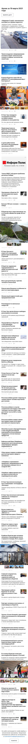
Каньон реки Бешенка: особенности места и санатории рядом (13, 289)
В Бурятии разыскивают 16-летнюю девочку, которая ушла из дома (9, 387)
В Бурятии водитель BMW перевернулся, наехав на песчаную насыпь (10, 719)
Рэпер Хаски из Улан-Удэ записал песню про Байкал (10, 374)
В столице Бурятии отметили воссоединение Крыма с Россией (12, 654)
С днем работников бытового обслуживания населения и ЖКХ (9, 144)
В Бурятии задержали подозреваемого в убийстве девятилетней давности (9, 268)
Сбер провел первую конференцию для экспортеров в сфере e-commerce (13, 454)
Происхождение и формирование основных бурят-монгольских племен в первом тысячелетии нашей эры (12, 56)
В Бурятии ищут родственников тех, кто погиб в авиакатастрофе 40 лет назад (13, 213)
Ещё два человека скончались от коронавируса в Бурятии (12, 604)
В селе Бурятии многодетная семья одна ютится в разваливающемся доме (13, 349)
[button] (7, 108)
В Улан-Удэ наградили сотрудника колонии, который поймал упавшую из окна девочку (10, 117)
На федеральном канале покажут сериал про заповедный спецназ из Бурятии (13, 629)
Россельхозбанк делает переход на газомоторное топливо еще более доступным (13, 399)
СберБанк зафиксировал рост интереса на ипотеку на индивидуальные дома (11, 474)
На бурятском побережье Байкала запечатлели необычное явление (10, 337)
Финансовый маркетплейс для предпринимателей (11, 296)
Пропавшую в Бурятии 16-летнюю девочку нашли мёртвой (10, 194)
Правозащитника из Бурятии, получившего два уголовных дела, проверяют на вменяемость (10, 130)
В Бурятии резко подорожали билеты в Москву (11, 361)
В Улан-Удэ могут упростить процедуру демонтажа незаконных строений (9, 254)
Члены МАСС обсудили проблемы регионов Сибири (13, 174)
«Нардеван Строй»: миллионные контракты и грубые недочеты (12, 21)
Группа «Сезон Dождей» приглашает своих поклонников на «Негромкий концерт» (13, 616)
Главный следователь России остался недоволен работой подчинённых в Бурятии (9, 576)
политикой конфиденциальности (14, 736)
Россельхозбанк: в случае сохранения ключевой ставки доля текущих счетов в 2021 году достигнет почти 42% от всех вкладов (13, 410)
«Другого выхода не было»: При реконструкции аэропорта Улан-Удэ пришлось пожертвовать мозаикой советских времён (13, 704)
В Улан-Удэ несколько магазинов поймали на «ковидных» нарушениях (12, 496)
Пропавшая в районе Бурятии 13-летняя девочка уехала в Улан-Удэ (9, 592)
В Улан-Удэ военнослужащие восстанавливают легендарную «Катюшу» (12, 483)
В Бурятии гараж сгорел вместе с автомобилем (9, 525)
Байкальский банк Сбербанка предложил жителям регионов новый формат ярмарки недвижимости (11, 444)
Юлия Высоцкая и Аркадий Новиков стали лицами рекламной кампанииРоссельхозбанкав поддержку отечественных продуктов (13, 432)
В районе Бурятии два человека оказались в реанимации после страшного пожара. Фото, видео (12, 537)
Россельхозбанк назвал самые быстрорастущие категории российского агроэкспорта (11, 421)
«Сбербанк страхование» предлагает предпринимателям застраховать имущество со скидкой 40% (12, 464)
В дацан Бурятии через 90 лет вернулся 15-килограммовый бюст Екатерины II (13, 79)
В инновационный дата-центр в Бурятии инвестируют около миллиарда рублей (12, 642)
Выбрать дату (7, 15)
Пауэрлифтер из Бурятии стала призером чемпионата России (10, 324)
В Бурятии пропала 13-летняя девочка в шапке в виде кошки (10, 689)
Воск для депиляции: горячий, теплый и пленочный (11, 281)
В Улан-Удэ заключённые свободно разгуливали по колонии (13, 312)
